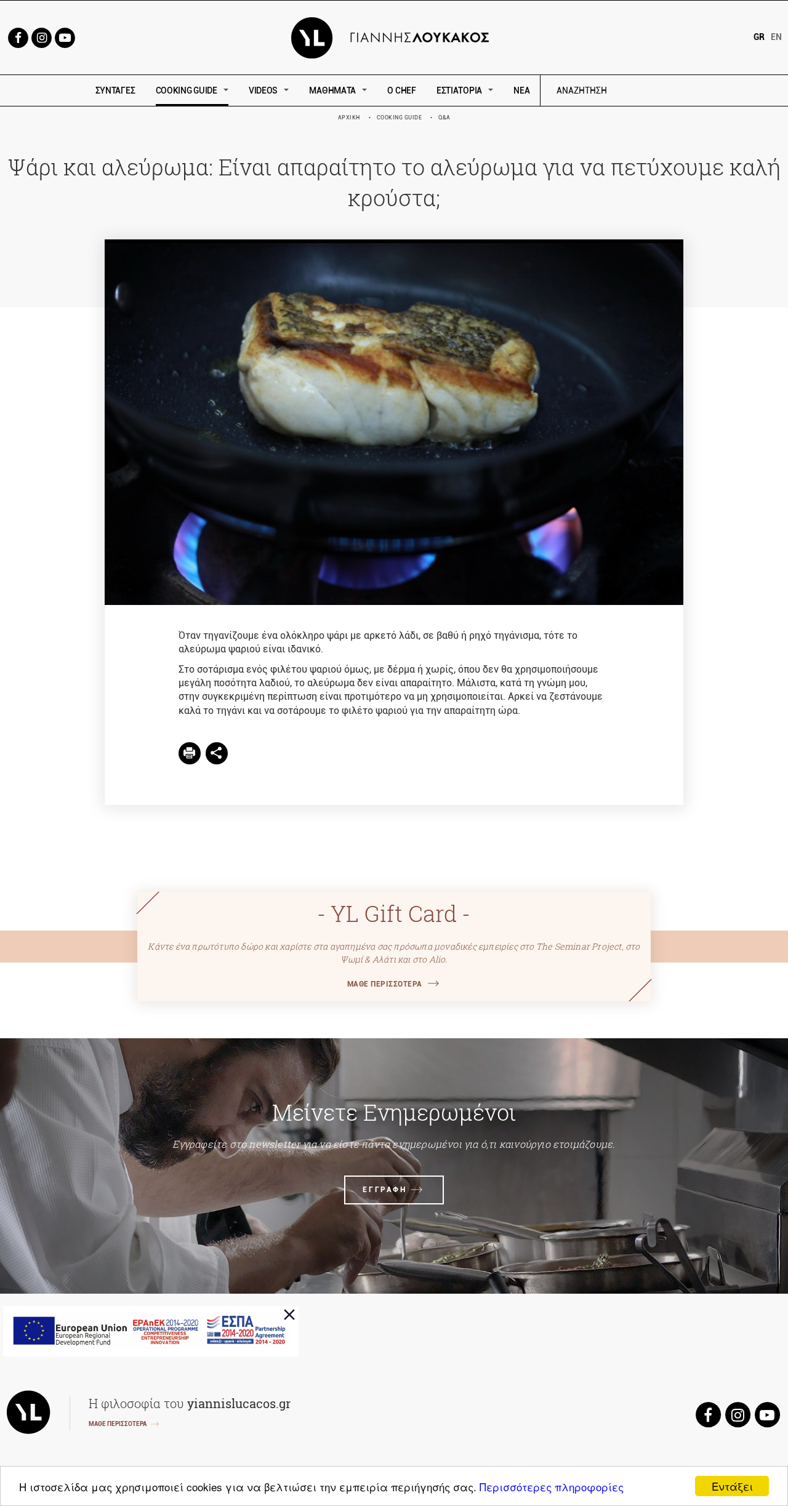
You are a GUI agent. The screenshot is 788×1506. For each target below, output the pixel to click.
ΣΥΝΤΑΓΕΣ (115, 90)
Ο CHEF (401, 90)
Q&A (444, 117)
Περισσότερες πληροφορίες (552, 1486)
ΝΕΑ (521, 90)
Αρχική (349, 117)
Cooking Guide (399, 117)
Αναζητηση (669, 91)
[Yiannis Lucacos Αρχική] (394, 36)
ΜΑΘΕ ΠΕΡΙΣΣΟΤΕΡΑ (384, 984)
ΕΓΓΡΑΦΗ (384, 1189)
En (776, 37)
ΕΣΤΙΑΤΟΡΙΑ (459, 90)
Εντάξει (732, 1486)
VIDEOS (263, 90)
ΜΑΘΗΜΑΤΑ (332, 90)
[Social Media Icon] (18, 36)
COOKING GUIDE (186, 90)
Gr (759, 37)
